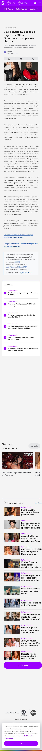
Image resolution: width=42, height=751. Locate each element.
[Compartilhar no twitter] (32, 58)
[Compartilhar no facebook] (21, 58)
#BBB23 (17, 262)
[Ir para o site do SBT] (33, 713)
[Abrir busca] (35, 3)
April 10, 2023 (25, 272)
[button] (17, 466)
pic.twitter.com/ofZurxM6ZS (16, 267)
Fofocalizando (10, 28)
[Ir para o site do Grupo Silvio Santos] (17, 713)
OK (21, 743)
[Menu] (40, 3)
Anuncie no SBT (21, 719)
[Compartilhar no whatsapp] (9, 58)
